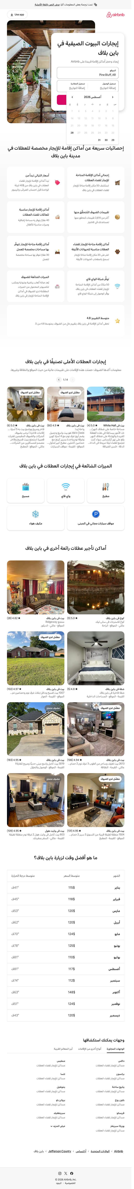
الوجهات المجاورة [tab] (115, 1048)
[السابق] (72, 379)
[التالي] (59, 379)
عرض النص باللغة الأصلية (47, 4)
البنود (59, 1183)
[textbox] (103, 88)
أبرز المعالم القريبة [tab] (63, 1048)
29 (112, 140)
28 (72, 132)
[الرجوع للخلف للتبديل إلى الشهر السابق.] (112, 97)
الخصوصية (70, 1183)
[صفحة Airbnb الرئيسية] (115, 14)
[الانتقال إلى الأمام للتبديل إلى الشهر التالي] (72, 97)
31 (99, 140)
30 (106, 140)
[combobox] (88, 75)
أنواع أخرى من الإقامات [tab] (89, 1048)
